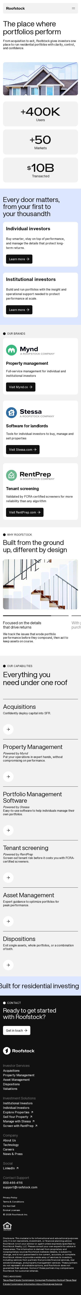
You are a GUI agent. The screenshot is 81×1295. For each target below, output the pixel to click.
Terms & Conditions (13, 1201)
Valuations (10, 1088)
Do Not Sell (9, 1206)
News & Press (13, 1153)
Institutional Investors (18, 1103)
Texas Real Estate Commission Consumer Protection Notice (33, 1280)
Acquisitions (11, 1070)
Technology (11, 1144)
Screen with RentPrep (18, 1125)
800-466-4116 (13, 1182)
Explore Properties (16, 1112)
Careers (8, 1149)
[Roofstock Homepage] (15, 8)
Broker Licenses (11, 1210)
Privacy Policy (10, 1197)
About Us (9, 1140)
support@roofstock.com (20, 1187)
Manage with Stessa (17, 1121)
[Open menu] (73, 8)
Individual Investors (16, 1107)
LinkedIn (9, 1168)
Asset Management (16, 1079)
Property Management (18, 1075)
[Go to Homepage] (19, 1051)
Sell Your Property (15, 1116)
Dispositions (11, 1084)
